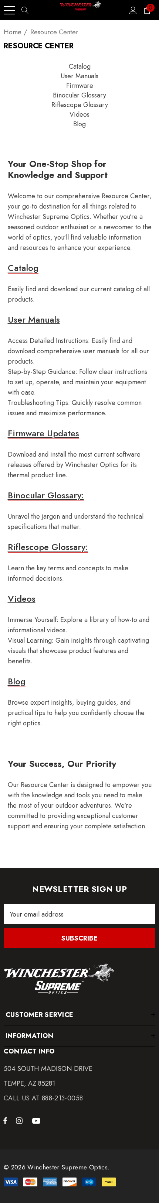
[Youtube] (37, 1120)
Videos (79, 114)
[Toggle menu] (9, 10)
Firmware (79, 85)
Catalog (80, 66)
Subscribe (79, 938)
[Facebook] (5, 1120)
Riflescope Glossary (79, 105)
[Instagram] (20, 1120)
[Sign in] (132, 10)
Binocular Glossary (79, 95)
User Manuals (79, 76)
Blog (79, 124)
